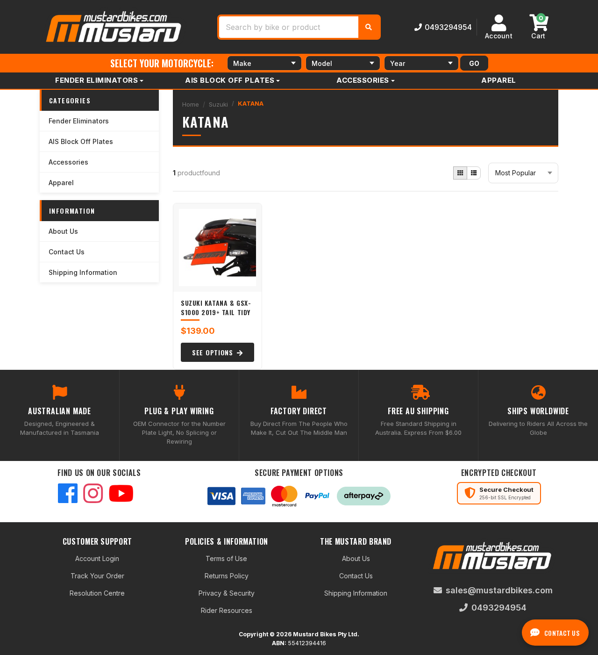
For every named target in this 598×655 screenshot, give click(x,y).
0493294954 (448, 27)
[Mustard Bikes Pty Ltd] (114, 26)
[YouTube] (121, 494)
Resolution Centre (97, 593)
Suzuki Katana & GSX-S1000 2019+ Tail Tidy (216, 307)
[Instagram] (93, 494)
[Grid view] (460, 173)
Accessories (362, 80)
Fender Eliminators (96, 80)
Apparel (498, 80)
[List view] (474, 173)
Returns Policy (227, 576)
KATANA (250, 103)
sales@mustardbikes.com (499, 590)
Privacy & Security (227, 593)
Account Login (97, 558)
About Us (63, 231)
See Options (213, 352)
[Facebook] (68, 494)
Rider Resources (226, 610)
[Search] (368, 27)
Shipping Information (83, 272)
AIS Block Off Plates (229, 80)
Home (190, 104)
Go (474, 63)
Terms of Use (226, 558)
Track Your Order (97, 576)
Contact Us (67, 252)
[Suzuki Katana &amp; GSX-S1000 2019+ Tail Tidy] (217, 247)
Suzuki (218, 104)
